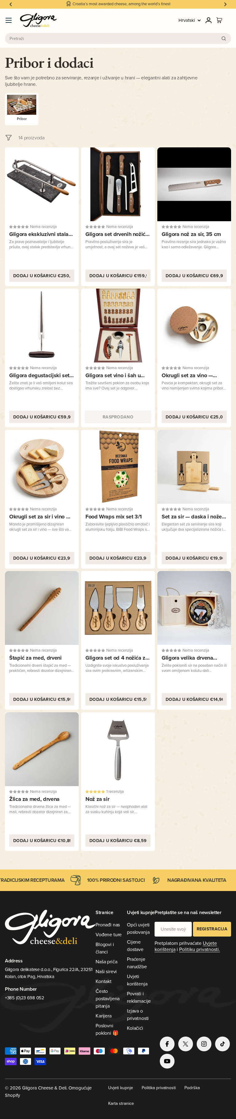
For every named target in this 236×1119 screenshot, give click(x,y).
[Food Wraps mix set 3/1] (118, 467)
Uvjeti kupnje (120, 1088)
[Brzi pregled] (69, 161)
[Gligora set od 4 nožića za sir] (118, 608)
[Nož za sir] (118, 749)
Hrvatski (187, 20)
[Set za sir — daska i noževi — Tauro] (194, 467)
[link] (21, 109)
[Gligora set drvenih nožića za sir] (118, 184)
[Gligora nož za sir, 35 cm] (194, 184)
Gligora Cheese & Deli (44, 1088)
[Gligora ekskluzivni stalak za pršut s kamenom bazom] (42, 184)
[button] (10, 4)
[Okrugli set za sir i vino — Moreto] (42, 467)
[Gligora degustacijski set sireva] (42, 325)
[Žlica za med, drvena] (42, 749)
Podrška (192, 1088)
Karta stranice (121, 1103)
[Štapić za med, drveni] (42, 608)
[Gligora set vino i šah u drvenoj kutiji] (118, 325)
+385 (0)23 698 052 (24, 997)
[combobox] (118, 38)
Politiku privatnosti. (199, 949)
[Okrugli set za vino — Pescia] (194, 325)
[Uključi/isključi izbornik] (8, 20)
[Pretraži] (223, 38)
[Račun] (209, 20)
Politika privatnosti (159, 1088)
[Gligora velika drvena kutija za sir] (194, 608)
